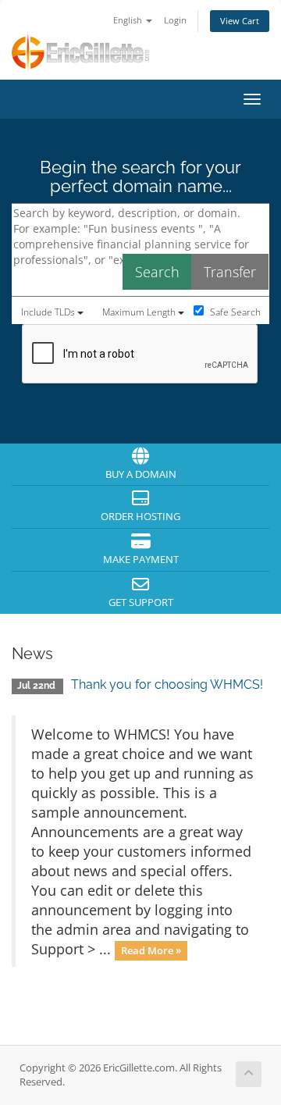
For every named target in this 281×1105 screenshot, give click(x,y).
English (128, 20)
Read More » (151, 950)
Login (175, 20)
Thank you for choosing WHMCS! (167, 684)
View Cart (239, 21)
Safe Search (234, 312)
